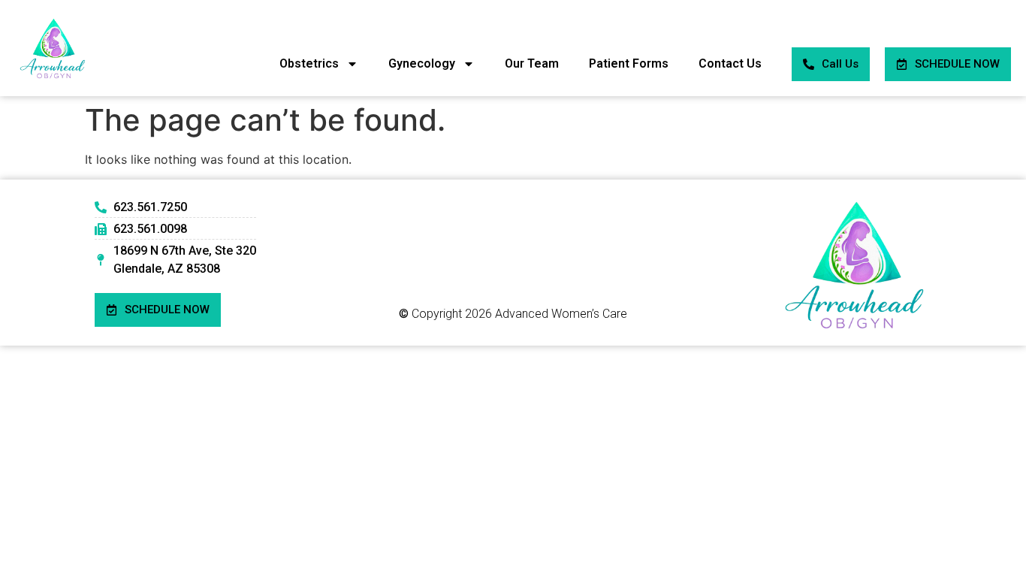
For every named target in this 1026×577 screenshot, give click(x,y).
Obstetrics (309, 63)
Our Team (532, 63)
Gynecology (421, 63)
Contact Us (730, 63)
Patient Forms (628, 63)
